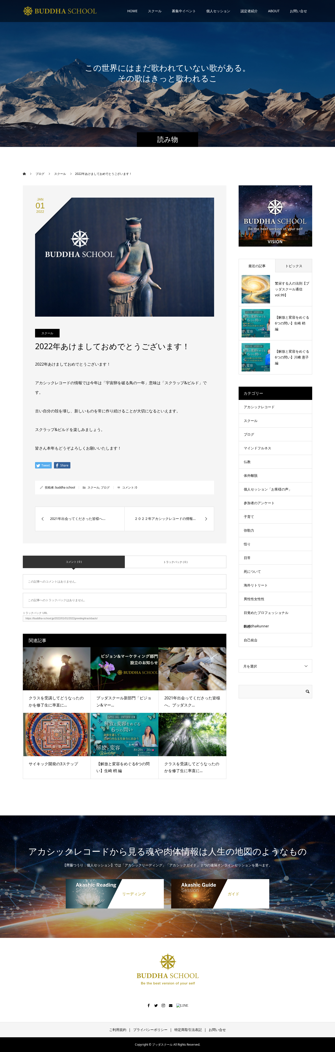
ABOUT (274, 11)
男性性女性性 (254, 599)
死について (252, 571)
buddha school (65, 487)
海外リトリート (256, 585)
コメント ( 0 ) (74, 561)
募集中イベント (184, 11)
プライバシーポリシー (150, 1029)
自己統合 (251, 640)
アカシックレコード (259, 407)
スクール (155, 11)
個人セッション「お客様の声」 (268, 489)
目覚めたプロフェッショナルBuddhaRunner (266, 619)
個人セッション (218, 11)
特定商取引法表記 (188, 1029)
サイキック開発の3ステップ (53, 763)
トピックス (293, 265)
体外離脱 (251, 475)
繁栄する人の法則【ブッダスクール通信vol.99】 (292, 289)
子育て (249, 516)
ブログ (105, 487)
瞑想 (247, 626)
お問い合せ (298, 11)
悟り (247, 544)
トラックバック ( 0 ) (175, 562)
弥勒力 (249, 530)
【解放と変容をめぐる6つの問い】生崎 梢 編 (292, 323)
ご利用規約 (117, 1029)
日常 (247, 557)
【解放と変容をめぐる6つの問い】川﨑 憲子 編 (292, 357)
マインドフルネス (257, 448)
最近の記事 (257, 265)
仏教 (247, 461)
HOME (132, 11)
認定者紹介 (249, 11)
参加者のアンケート (259, 503)
